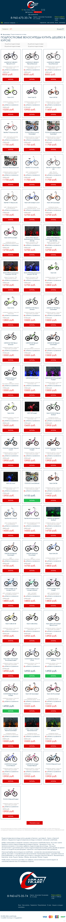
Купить (10, 79)
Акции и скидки (57, 905)
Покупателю (42, 905)
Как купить (50, 22)
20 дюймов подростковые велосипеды (12, 47)
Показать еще (35, 823)
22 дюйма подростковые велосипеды (35, 47)
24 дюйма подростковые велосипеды (12, 44)
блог (56, 22)
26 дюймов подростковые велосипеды (35, 44)
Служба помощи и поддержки (11, 918)
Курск (33, 10)
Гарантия (43, 22)
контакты (62, 22)
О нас (49, 905)
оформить (37, 12)
